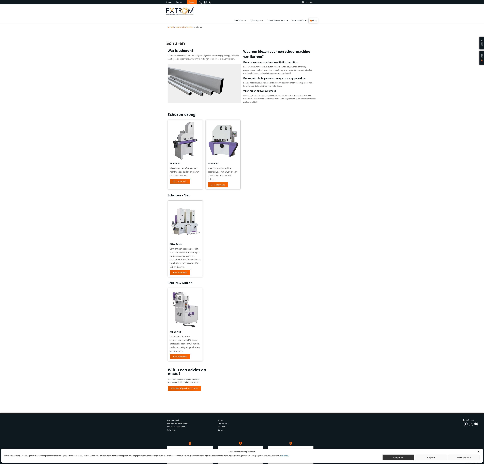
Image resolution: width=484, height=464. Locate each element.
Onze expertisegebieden (177, 423)
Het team (221, 426)
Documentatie (298, 20)
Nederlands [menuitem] (309, 2)
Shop (314, 20)
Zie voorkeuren (464, 457)
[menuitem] (311, 2)
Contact (191, 2)
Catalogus (171, 430)
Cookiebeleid (284, 456)
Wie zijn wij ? (223, 423)
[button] (478, 451)
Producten (239, 20)
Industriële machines (276, 20)
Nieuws (169, 2)
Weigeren (431, 457)
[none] (311, 2)
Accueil (171, 27)
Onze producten (174, 420)
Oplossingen (255, 20)
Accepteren (398, 457)
